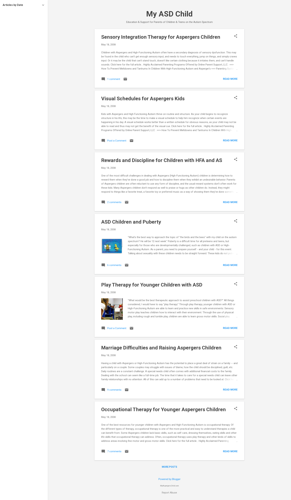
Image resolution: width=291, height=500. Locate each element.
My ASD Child (169, 13)
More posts (169, 467)
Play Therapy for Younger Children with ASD (151, 285)
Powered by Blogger (169, 479)
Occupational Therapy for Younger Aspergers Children (163, 409)
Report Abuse (169, 492)
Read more (230, 78)
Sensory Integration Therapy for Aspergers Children (160, 37)
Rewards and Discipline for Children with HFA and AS (161, 160)
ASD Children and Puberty (131, 222)
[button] (236, 36)
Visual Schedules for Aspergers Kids (143, 98)
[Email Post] (125, 80)
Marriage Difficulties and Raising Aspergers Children (161, 348)
